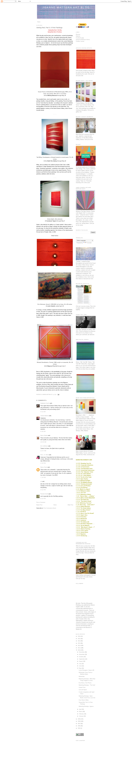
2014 (79, 641)
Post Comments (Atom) (50, 508)
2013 (79, 643)
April (80, 709)
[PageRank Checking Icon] (80, 735)
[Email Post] (58, 394)
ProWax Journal (80, 41)
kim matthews (44, 446)
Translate (89, 242)
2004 (79, 728)
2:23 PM (43, 463)
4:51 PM (43, 489)
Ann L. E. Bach (44, 454)
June (80, 666)
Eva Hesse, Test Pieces (85, 682)
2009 (79, 719)
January (81, 716)
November (82, 654)
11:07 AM (43, 450)
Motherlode (81, 676)
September (82, 659)
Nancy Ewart (43, 467)
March (81, 711)
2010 (79, 650)
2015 (79, 638)
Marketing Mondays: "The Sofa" (87, 685)
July (80, 663)
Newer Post (39, 505)
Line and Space (83, 689)
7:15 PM (43, 477)
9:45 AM (43, 431)
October (81, 656)
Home (38, 22)
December (82, 652)
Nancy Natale (43, 435)
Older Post (70, 505)
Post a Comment (40, 502)
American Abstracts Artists (83, 39)
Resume (78, 34)
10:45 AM (43, 442)
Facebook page (80, 38)
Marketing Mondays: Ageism (86, 706)
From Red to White (84, 700)
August (81, 661)
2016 (79, 636)
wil (41, 481)
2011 (79, 648)
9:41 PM (43, 498)
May (80, 668)
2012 (79, 645)
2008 (79, 721)
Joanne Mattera (44, 415)
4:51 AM (43, 411)
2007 (79, 723)
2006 (79, 726)
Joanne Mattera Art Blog (66, 7)
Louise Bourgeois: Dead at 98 (86, 670)
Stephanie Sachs (44, 403)
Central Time (82, 687)
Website (78, 36)
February (81, 714)
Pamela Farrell (44, 494)
